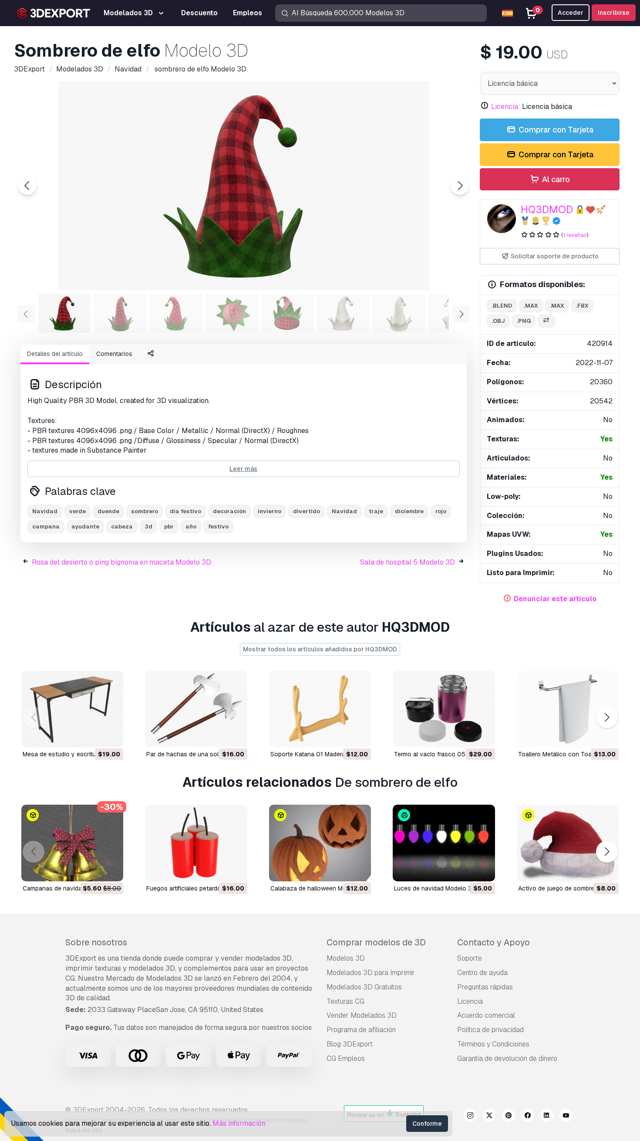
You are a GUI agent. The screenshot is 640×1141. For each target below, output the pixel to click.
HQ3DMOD (547, 209)
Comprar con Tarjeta (555, 130)
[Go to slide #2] (120, 313)
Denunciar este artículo (555, 598)
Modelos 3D (346, 958)
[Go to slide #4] (231, 313)
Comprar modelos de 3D (376, 942)
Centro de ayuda (482, 972)
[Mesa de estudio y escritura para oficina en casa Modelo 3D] (72, 709)
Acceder (570, 13)
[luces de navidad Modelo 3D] (444, 843)
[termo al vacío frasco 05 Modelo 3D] (444, 709)
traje (376, 511)
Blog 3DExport (350, 1044)
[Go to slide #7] (399, 313)
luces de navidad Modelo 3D (435, 888)
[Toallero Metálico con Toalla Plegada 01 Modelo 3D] (568, 709)
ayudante (85, 526)
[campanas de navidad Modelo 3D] (72, 843)
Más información (239, 1123)
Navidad (44, 511)
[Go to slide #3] (176, 313)
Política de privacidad (490, 1029)
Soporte (469, 958)
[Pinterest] (508, 1116)
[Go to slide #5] (287, 313)
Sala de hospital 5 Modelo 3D (407, 562)
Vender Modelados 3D (362, 1015)
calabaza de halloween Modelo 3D (319, 888)
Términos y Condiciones (493, 1044)
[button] (607, 718)
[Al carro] (93, 735)
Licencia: (505, 106)
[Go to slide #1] (64, 313)
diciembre (409, 511)
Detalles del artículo (55, 354)
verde (77, 511)
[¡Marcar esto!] (110, 735)
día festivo (185, 511)
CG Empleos (346, 1058)
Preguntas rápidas (485, 987)
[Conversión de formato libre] (546, 321)
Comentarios (114, 354)
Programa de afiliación (361, 1029)
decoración (229, 511)
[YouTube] (566, 1116)
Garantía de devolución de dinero (507, 1058)
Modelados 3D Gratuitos (364, 987)
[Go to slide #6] (343, 313)
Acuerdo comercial (486, 1015)
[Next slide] (460, 185)
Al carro (555, 179)
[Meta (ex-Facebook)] (527, 1116)
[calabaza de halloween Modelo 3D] (320, 843)
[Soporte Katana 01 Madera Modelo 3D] (320, 709)
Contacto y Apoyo (493, 942)
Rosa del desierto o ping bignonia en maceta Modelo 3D (121, 562)
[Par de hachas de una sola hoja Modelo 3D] (196, 709)
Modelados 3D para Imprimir (371, 972)
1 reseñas (575, 235)
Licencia (470, 1001)
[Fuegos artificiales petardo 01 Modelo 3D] (196, 843)
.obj (498, 321)
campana (46, 526)
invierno (269, 511)
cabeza (122, 526)
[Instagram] (470, 1116)
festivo (218, 526)
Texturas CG (345, 1001)
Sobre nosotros (96, 942)
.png (524, 321)
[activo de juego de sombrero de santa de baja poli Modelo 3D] (568, 843)
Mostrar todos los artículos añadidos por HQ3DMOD (320, 649)
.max (531, 305)
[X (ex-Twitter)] (489, 1116)
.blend (502, 305)
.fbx (582, 305)
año (190, 526)
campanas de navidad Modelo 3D (70, 888)
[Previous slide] (27, 185)
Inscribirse (614, 13)
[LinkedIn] (547, 1116)
